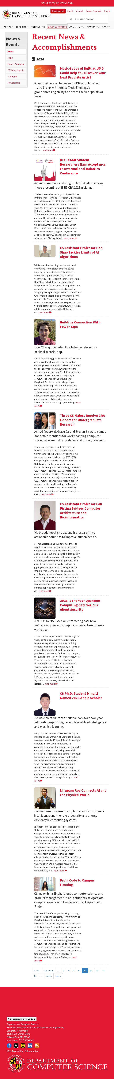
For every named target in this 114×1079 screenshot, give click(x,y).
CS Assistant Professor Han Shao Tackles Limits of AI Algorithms (81, 252)
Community (76, 27)
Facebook (9, 1045)
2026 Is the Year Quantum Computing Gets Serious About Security (80, 605)
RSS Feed (37, 1045)
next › (49, 975)
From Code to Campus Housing (77, 882)
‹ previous (48, 970)
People (8, 27)
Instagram (23, 1045)
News (11, 51)
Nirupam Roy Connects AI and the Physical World (83, 792)
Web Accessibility (15, 1051)
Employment (58, 10)
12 (91, 970)
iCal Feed (12, 76)
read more (47, 150)
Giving (106, 27)
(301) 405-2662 (26, 1040)
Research (21, 27)
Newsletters (14, 82)
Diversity (93, 27)
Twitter (16, 1045)
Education (38, 27)
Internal (79, 10)
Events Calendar (16, 64)
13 (97, 970)
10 (79, 970)
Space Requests (93, 10)
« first (37, 970)
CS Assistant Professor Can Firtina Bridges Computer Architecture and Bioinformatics (81, 510)
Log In (107, 10)
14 (103, 970)
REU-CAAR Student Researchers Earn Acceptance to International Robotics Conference (82, 166)
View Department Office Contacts (21, 1019)
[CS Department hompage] (57, 1063)
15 (35, 975)
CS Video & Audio (16, 70)
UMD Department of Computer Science (26, 14)
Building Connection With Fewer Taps (80, 324)
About (70, 10)
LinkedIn (30, 1045)
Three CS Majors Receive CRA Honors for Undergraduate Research (82, 420)
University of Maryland (57, 3)
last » (58, 975)
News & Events (57, 27)
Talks (10, 57)
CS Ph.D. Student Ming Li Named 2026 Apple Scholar (81, 695)
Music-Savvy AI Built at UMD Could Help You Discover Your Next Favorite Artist (83, 73)
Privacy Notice (31, 1051)
